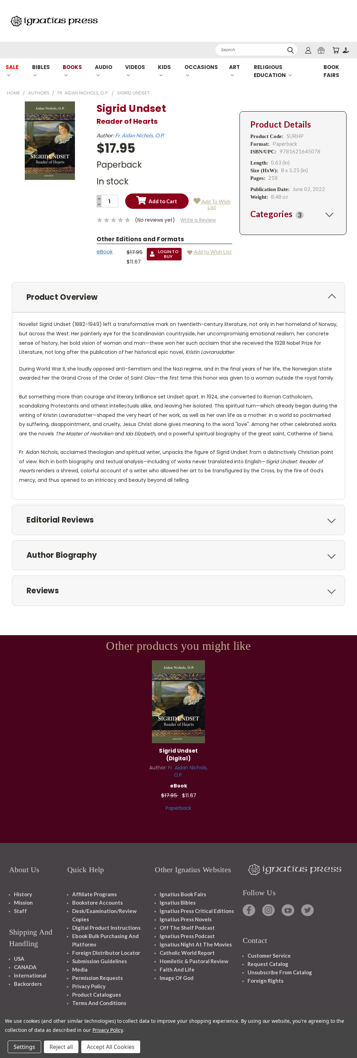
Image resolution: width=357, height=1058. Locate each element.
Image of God (176, 978)
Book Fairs (331, 71)
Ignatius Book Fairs (183, 894)
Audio (103, 67)
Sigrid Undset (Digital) (178, 754)
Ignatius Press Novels (186, 919)
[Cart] (336, 50)
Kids (164, 67)
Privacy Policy (89, 986)
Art (234, 67)
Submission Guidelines (99, 961)
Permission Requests (97, 978)
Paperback (178, 808)
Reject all (61, 1047)
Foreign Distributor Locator (106, 953)
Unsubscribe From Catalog (280, 972)
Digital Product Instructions (106, 927)
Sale (12, 67)
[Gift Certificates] (321, 50)
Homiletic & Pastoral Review (194, 961)
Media (80, 969)
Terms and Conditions (99, 1003)
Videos (135, 67)
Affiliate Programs (94, 894)
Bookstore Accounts (97, 902)
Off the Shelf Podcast (187, 927)
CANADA (25, 967)
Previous (346, 1036)
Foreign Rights (265, 980)
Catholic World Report (187, 953)
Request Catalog (268, 964)
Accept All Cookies (111, 1047)
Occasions (201, 67)
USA (19, 959)
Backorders (28, 984)
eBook (105, 251)
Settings (24, 1047)
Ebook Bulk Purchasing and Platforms (105, 940)
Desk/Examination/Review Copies (104, 915)
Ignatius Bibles (178, 902)
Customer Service (269, 955)
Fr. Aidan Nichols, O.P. (139, 135)
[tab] (293, 214)
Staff (20, 911)
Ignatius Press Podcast (187, 936)
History (23, 894)
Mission (23, 902)
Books (72, 67)
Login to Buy (178, 701)
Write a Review (198, 219)
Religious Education (270, 71)
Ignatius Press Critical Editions (197, 911)
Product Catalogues (96, 994)
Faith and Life (177, 969)
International (30, 975)
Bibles (41, 67)
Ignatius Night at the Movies (196, 944)
